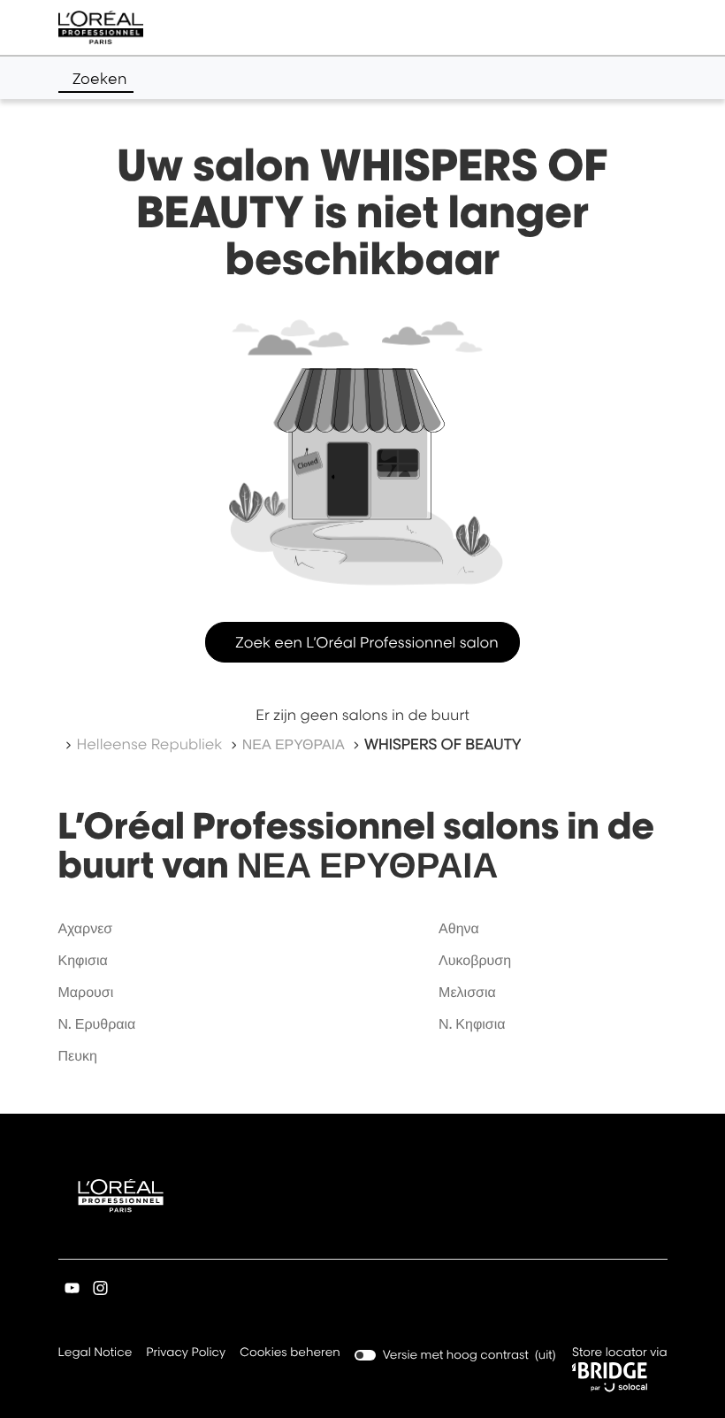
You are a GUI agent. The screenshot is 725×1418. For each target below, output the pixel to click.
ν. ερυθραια (97, 1023)
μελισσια (467, 991)
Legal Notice (95, 1354)
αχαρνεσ (85, 928)
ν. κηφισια (472, 1023)
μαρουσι (86, 991)
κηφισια (83, 960)
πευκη (77, 1055)
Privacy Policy (185, 1354)
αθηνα (459, 928)
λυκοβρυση (475, 960)
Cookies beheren (290, 1352)
